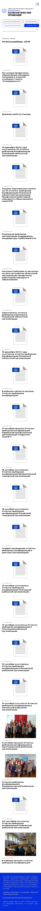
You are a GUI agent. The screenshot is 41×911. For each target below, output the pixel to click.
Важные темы (32, 25)
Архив (12, 38)
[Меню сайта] (37, 4)
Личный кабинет (31, 21)
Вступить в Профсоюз (12, 21)
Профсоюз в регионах (12, 25)
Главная (5, 38)
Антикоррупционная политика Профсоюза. (17, 897)
